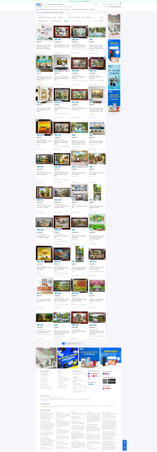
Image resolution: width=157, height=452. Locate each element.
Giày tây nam (63, 436)
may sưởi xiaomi (108, 445)
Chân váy (63, 415)
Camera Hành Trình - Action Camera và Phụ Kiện (109, 435)
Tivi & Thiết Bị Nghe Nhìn (93, 421)
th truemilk (53, 405)
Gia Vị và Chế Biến (76, 444)
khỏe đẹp (60, 6)
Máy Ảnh (111, 439)
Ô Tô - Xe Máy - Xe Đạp (92, 441)
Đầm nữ (60, 413)
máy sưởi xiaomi (110, 446)
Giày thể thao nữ (111, 427)
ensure (62, 405)
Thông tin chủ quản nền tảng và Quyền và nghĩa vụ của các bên (80, 391)
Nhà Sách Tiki (90, 446)
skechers (76, 405)
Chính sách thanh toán (77, 383)
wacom (95, 405)
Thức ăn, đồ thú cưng (46, 428)
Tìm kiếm (96, 4)
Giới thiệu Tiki (60, 373)
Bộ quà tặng (76, 447)
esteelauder (48, 405)
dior (44, 405)
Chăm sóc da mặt (43, 438)
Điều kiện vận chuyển (61, 387)
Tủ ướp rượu (113, 417)
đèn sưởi (107, 442)
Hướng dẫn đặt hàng (44, 378)
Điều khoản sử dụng (61, 381)
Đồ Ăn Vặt (75, 445)
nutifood (85, 405)
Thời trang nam (59, 419)
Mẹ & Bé (93, 417)
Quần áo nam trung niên (62, 425)
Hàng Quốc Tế (90, 412)
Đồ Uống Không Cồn (77, 446)
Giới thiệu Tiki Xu (61, 383)
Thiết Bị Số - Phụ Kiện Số (92, 424)
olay (105, 405)
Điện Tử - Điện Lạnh (106, 412)
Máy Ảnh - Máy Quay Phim (108, 431)
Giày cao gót (58, 430)
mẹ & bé (55, 6)
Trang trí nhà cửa (74, 433)
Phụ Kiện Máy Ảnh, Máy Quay (107, 433)
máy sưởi (103, 442)
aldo (79, 405)
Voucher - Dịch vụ (90, 433)
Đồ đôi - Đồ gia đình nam (64, 423)
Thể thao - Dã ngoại (91, 415)
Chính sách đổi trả (43, 382)
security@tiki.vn (49, 388)
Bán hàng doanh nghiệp (62, 386)
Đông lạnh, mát (48, 424)
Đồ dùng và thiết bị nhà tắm (78, 436)
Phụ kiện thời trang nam (78, 418)
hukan (49, 406)
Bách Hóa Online (75, 441)
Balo (72, 413)
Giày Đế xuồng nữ (63, 433)
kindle (89, 405)
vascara (41, 405)
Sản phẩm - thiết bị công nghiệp (94, 420)
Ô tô (93, 443)
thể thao (70, 6)
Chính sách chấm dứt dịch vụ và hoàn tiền (79, 389)
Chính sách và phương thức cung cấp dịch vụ (79, 387)
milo (73, 405)
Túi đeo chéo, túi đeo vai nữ (61, 443)
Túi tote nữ (62, 444)
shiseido (42, 406)
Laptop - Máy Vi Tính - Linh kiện (78, 425)
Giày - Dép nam (59, 435)
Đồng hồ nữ (78, 422)
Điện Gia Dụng (43, 447)
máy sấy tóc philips (109, 443)
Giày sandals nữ (62, 431)
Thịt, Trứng (46, 422)
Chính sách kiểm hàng (44, 381)
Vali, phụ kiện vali (82, 414)
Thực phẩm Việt (49, 423)
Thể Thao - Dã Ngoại (106, 419)
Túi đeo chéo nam (62, 447)
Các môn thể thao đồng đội (109, 425)
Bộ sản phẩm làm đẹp (46, 445)
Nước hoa (44, 444)
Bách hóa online (92, 418)
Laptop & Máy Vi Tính (95, 419)
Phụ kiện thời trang (75, 416)
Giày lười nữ (65, 432)
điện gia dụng (47, 6)
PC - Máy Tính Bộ (76, 429)
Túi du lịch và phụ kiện (77, 413)
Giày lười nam (58, 436)
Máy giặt (105, 415)
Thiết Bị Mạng (77, 428)
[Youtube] (106, 374)
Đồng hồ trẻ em (83, 423)
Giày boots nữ (60, 432)
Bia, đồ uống (44, 426)
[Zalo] (109, 374)
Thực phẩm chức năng (46, 439)
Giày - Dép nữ (59, 428)
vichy (52, 406)
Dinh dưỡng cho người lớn (46, 417)
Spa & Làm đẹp (94, 436)
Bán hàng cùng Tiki (76, 374)
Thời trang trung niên (61, 417)
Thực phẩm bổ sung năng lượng (109, 428)
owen (59, 405)
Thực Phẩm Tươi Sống (45, 421)
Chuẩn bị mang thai (46, 419)
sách (67, 6)
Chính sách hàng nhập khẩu (45, 385)
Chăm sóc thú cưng (74, 442)
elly (71, 405)
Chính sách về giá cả (76, 379)
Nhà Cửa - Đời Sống (75, 431)
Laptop (81, 429)
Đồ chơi (51, 413)
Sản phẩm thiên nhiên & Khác (46, 442)
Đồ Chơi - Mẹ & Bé (44, 412)
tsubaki (56, 406)
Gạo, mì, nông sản (46, 425)
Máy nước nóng (109, 416)
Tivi (105, 416)
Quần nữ (63, 413)
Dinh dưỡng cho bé (46, 416)
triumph (82, 405)
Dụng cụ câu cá (107, 424)
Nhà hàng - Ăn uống (92, 437)
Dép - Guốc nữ (63, 430)
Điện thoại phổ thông (46, 434)
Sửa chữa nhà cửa (76, 434)
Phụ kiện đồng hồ (77, 423)
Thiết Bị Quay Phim (108, 438)
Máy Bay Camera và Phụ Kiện (109, 439)
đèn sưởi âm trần (107, 449)
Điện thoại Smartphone (44, 433)
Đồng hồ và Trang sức (76, 421)
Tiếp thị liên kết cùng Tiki (62, 384)
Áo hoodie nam (61, 422)
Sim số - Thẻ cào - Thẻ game (96, 439)
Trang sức (73, 422)
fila (53, 406)
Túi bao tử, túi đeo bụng (65, 448)
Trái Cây (41, 422)
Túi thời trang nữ (59, 441)
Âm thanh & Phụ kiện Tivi (106, 413)
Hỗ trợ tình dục (49, 444)
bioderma (68, 405)
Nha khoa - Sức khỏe (93, 438)
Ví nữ (67, 443)
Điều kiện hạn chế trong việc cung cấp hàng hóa (79, 381)
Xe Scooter (96, 443)
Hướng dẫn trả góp (43, 384)
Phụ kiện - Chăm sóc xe (91, 442)
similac (107, 405)
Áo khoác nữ (64, 414)
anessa (98, 405)
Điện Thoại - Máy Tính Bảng (46, 431)
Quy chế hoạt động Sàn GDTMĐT (79, 373)
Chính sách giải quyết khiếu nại (63, 380)
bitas (114, 405)
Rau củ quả (44, 423)
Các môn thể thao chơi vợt (109, 426)
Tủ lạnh (105, 414)
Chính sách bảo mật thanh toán (63, 377)
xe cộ (52, 6)
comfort (110, 405)
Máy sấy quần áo (108, 417)
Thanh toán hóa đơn (90, 435)
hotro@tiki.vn (49, 387)
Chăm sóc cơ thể (46, 440)
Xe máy (90, 443)
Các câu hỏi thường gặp (44, 375)
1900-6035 (45, 373)
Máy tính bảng (45, 435)
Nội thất (76, 435)
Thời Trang (96, 413)
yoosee (102, 405)
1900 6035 (45, 400)
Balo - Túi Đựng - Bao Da (108, 436)
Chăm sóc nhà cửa (47, 429)
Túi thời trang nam (60, 446)
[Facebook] (104, 374)
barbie (56, 405)
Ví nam (57, 447)
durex (65, 405)
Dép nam (61, 437)
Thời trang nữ (59, 412)
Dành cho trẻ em (46, 427)
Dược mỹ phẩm (50, 445)
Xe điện (97, 442)
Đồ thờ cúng (75, 438)
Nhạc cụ (79, 438)
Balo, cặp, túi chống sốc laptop (78, 414)
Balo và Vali (73, 412)
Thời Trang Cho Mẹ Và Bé (44, 413)
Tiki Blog (59, 374)
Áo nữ (57, 413)
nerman (92, 405)
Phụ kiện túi (67, 444)
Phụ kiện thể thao (109, 422)
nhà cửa (64, 6)
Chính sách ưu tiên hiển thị (77, 384)
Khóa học (96, 435)
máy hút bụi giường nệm (108, 447)
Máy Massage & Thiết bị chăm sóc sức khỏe (47, 441)
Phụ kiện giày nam (61, 438)
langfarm (45, 406)
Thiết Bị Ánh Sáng (109, 434)
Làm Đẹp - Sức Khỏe (44, 437)
